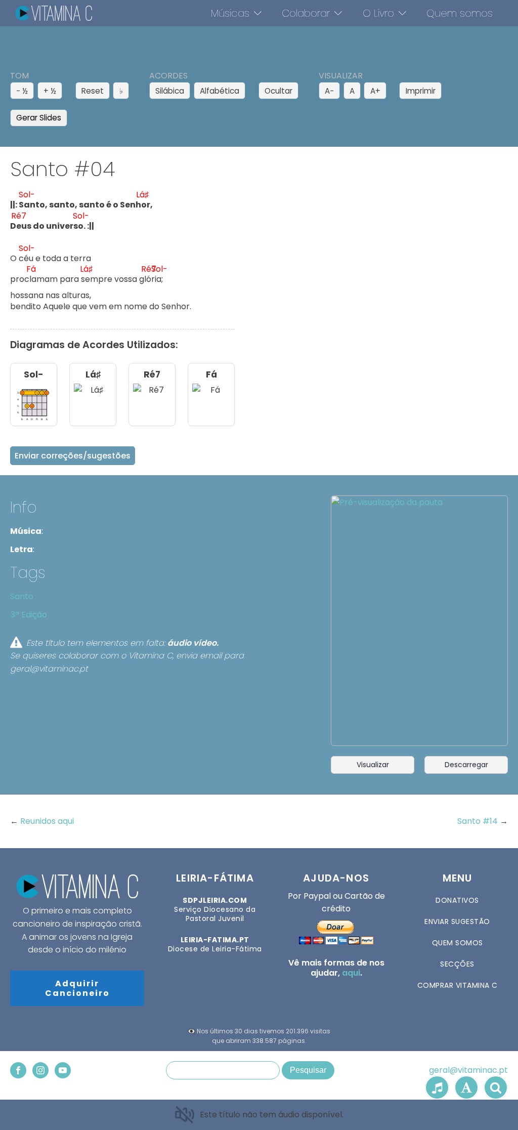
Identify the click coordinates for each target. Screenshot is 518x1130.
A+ (375, 91)
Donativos (457, 900)
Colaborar (306, 13)
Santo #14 (478, 821)
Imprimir (421, 91)
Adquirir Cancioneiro (77, 988)
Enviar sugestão (457, 921)
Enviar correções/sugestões (73, 456)
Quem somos (459, 13)
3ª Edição (29, 614)
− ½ (22, 91)
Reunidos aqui (47, 821)
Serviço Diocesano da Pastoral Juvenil (214, 910)
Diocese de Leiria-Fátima (215, 944)
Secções (457, 964)
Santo (21, 596)
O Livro (378, 13)
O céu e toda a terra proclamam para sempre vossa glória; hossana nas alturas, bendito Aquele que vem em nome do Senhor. (100, 253)
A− (329, 91)
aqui (351, 973)
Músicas (230, 13)
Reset (92, 91)
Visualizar (373, 765)
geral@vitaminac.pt (468, 1070)
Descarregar (466, 765)
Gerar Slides (38, 117)
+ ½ (50, 91)
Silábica (169, 91)
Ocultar (278, 91)
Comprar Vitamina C (457, 985)
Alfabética (219, 91)
